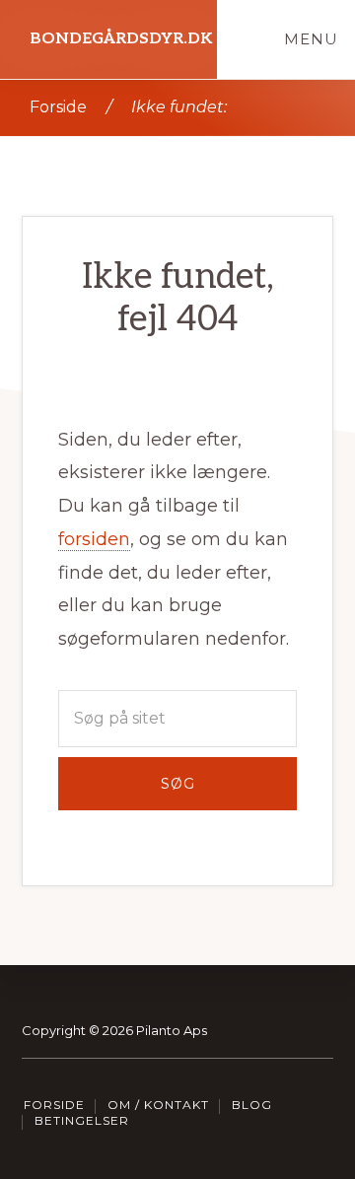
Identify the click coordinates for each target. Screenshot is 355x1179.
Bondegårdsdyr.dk (121, 39)
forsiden (94, 539)
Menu (311, 39)
